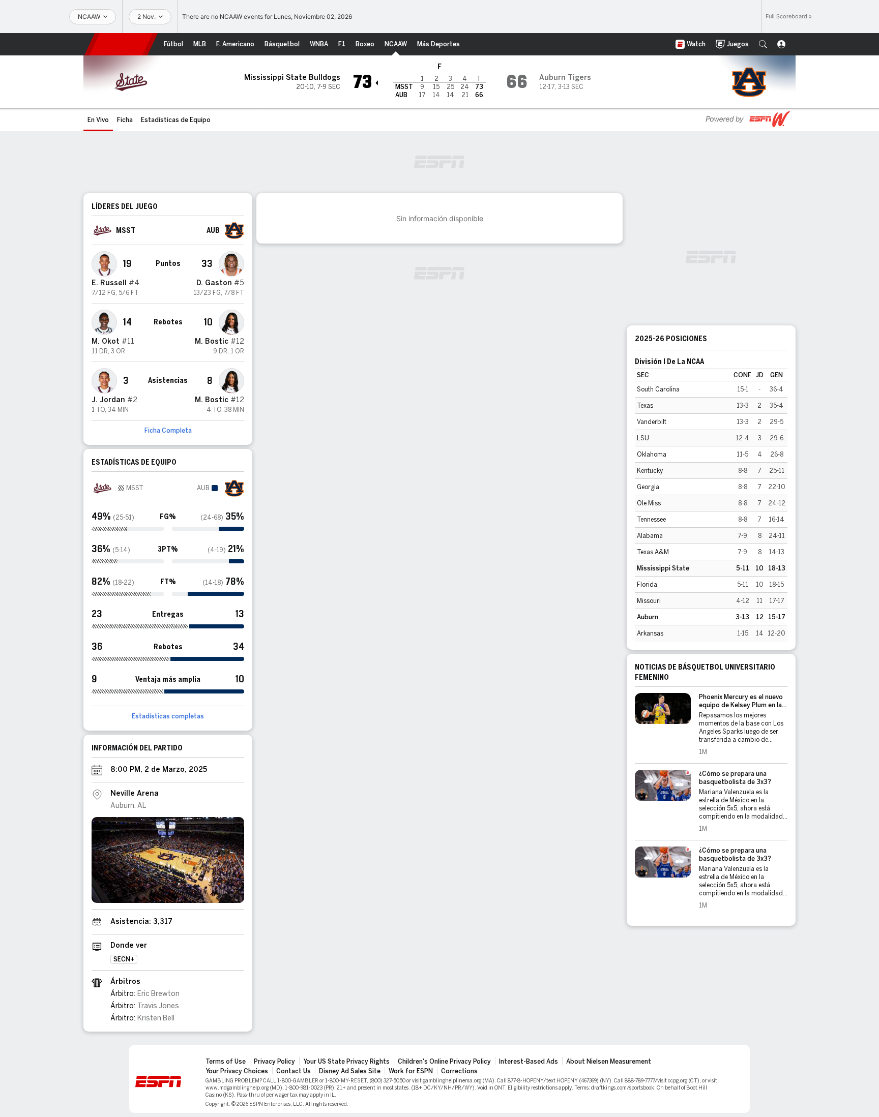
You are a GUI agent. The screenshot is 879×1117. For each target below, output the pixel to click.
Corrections (459, 1071)
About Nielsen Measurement (608, 1061)
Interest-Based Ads (528, 1061)
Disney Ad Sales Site (349, 1071)
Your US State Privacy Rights (346, 1061)
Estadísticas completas (168, 716)
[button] (763, 44)
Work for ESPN (411, 1071)
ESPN (121, 44)
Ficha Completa (168, 430)
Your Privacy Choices (237, 1071)
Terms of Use (226, 1061)
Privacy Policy (274, 1061)
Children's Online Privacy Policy (444, 1061)
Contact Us (293, 1071)
